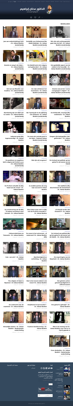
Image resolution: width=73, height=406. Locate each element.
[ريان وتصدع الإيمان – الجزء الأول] (67, 374)
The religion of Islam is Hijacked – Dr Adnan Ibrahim (14, 282)
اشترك (50, 384)
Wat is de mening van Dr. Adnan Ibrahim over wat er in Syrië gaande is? (60, 328)
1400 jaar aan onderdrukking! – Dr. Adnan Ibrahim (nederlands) (13, 43)
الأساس (61, 367)
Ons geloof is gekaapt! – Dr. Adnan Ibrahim (60, 305)
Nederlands (37, 1)
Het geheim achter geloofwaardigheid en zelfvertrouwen (62, 282)
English (43, 1)
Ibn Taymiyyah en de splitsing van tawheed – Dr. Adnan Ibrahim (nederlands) (37, 114)
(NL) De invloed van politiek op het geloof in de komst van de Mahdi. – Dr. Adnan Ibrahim (60, 235)
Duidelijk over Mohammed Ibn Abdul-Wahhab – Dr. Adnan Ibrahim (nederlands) (36, 43)
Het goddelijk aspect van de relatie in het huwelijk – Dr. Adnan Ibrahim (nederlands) (60, 67)
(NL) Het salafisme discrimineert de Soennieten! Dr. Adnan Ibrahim (60, 187)
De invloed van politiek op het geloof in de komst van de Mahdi (60, 162)
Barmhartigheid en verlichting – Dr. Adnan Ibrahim (39, 259)
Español (52, 1)
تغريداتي (33, 368)
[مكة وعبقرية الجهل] (67, 392)
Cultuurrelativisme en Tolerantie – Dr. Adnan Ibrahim (13, 234)
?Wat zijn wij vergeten (39, 160)
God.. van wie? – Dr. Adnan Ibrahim (14, 258)
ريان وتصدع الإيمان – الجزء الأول (59, 373)
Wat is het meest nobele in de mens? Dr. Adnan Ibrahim (36, 282)
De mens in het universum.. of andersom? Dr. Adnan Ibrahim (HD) (36, 235)
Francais (48, 1)
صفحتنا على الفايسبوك (12, 365)
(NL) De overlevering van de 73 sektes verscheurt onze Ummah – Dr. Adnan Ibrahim (14, 211)
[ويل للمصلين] (67, 398)
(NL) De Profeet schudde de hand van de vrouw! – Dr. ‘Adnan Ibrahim (14, 187)
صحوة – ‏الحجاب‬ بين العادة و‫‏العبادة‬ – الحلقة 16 (59, 380)
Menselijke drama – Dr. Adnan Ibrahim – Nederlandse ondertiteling (13, 328)
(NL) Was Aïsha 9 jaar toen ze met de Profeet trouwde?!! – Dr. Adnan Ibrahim (37, 211)
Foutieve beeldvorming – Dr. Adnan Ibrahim (37, 327)
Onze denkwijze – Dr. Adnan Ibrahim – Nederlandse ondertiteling (60, 352)
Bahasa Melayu (30, 1)
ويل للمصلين (60, 396)
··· (42, 17)
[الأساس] (67, 369)
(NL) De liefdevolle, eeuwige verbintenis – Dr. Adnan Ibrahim (60, 114)
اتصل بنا (61, 1)
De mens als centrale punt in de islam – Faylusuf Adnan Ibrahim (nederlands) (37, 138)
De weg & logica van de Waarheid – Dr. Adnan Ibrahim (60, 258)
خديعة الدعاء (60, 385)
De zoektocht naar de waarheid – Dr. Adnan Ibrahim (13, 305)
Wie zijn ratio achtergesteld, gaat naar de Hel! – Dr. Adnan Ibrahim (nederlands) (60, 43)
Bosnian (24, 1)
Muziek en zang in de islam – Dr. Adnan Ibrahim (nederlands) (14, 67)
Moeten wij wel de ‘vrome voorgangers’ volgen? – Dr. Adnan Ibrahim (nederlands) (60, 90)
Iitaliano (19, 1)
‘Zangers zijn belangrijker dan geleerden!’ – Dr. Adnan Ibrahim (60, 138)
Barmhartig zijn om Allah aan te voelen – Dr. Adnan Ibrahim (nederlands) (14, 114)
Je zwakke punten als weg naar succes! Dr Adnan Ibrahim (38, 187)
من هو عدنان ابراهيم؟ (66, 1)
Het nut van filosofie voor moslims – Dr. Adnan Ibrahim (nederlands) (14, 90)
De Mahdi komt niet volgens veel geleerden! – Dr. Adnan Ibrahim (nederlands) (37, 67)
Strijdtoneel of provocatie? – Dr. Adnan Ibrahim (37, 305)
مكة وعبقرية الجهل (59, 391)
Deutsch (57, 1)
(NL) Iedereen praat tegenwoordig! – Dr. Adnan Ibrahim (14, 138)
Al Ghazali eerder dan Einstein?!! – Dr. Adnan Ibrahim (62, 211)
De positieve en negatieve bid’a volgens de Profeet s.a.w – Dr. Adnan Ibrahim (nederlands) (13, 163)
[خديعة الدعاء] (67, 387)
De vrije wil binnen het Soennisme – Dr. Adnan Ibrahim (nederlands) (39, 90)
